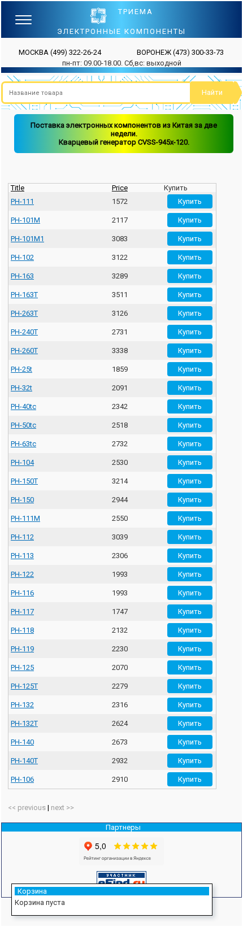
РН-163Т (24, 294)
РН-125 (22, 667)
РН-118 (22, 630)
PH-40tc (23, 406)
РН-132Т (24, 723)
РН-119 (22, 649)
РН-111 (22, 201)
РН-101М (25, 220)
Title (17, 188)
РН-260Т (24, 350)
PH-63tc (23, 443)
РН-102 (22, 257)
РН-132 (22, 704)
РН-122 (22, 574)
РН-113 (22, 555)
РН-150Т (24, 481)
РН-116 (22, 593)
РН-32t (21, 388)
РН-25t (21, 369)
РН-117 (22, 611)
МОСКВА (60, 52)
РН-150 (22, 499)
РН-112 (22, 537)
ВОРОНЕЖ (180, 52)
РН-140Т (24, 760)
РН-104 (22, 462)
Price (120, 188)
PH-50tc (23, 425)
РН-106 (22, 779)
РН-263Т (24, 313)
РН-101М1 (27, 238)
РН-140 (22, 742)
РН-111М (25, 518)
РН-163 (22, 276)
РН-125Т (24, 686)
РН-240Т (24, 332)
